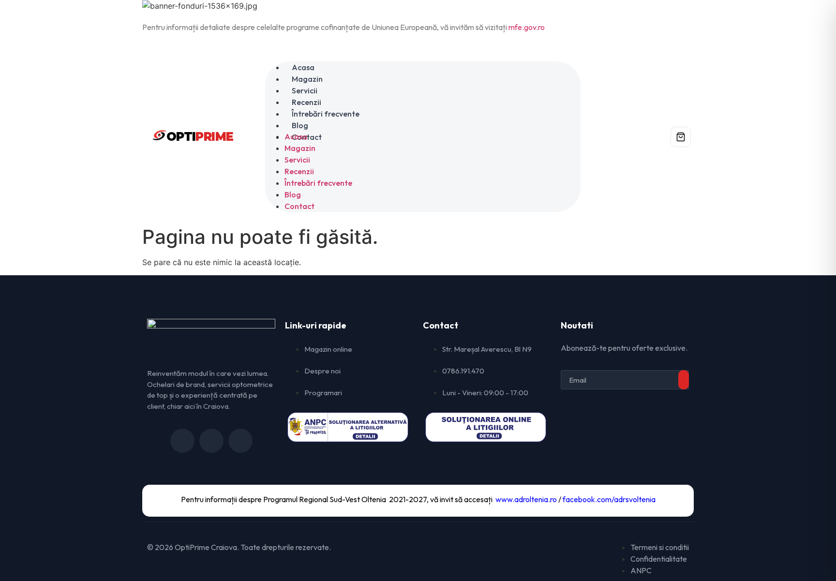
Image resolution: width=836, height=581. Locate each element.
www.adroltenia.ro (526, 499)
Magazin (307, 79)
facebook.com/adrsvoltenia (609, 499)
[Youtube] (240, 441)
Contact (299, 206)
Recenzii (306, 102)
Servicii (304, 90)
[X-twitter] (211, 441)
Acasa (303, 67)
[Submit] (683, 379)
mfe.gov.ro (526, 27)
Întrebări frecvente (325, 114)
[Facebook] (182, 441)
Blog (300, 125)
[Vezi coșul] (681, 137)
